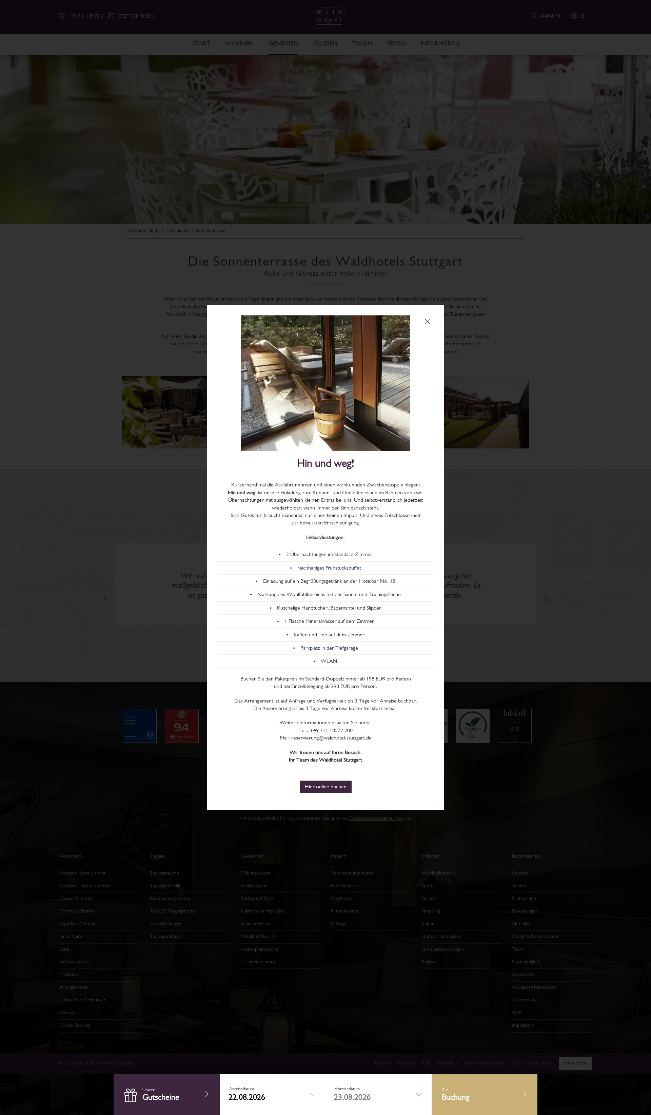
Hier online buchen (326, 787)
